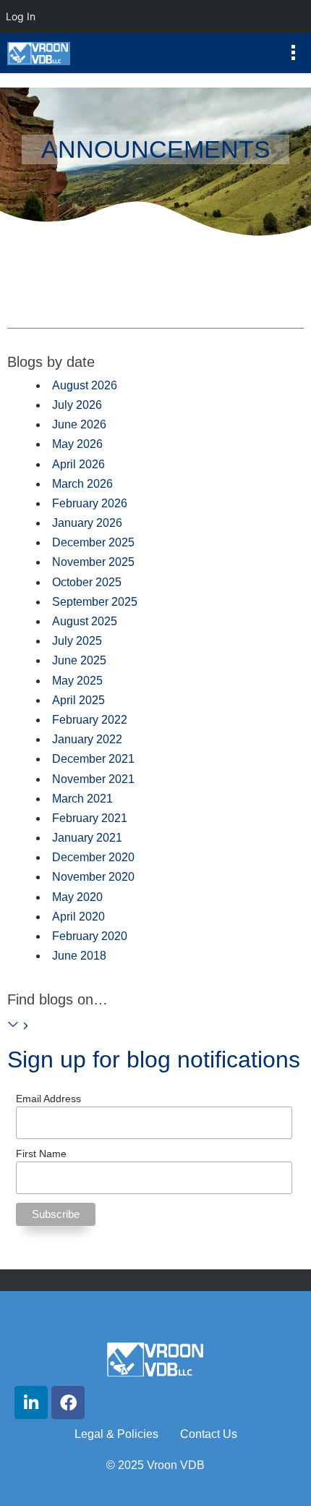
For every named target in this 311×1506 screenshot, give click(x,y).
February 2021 (89, 818)
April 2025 (78, 700)
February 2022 (89, 720)
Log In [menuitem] (20, 16)
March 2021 (82, 798)
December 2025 (93, 542)
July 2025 (77, 641)
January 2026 (87, 523)
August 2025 (84, 621)
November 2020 (93, 877)
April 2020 (78, 916)
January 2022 (87, 739)
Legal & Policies (116, 1434)
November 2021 (93, 779)
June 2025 (79, 660)
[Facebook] (68, 1402)
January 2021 (87, 838)
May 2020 (77, 897)
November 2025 (93, 562)
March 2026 (82, 484)
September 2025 (94, 602)
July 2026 (77, 405)
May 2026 (77, 444)
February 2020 (89, 936)
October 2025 (87, 582)
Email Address (48, 1098)
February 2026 (89, 503)
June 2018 (79, 955)
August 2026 (84, 385)
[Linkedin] (31, 1402)
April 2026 (78, 464)
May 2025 (77, 680)
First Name (41, 1153)
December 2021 (93, 759)
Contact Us (208, 1434)
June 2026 (79, 424)
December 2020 (93, 857)
